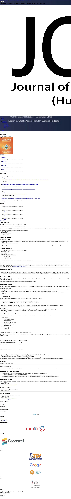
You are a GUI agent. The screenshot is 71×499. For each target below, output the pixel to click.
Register (3, 130)
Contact (5, 127)
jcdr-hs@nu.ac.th (2, 496)
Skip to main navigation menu (10, 0)
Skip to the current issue (23, 0)
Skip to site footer (29, 0)
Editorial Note (4, 165)
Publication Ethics (4, 120)
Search (1, 128)
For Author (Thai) (4, 419)
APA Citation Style (6, 125)
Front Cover (3, 157)
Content (3, 169)
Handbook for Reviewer (7, 126)
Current (3, 118)
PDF (4, 163)
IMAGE (5, 219)
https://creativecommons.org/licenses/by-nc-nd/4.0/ (19, 266)
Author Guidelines (4, 122)
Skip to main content (3, 0)
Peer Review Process (6, 123)
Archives (3, 119)
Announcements (4, 117)
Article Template (6, 124)
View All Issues (2, 220)
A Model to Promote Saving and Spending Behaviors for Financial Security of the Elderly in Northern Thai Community (18, 189)
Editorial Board (4, 161)
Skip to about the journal (17, 0)
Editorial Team (4, 121)
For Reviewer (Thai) (4, 420)
